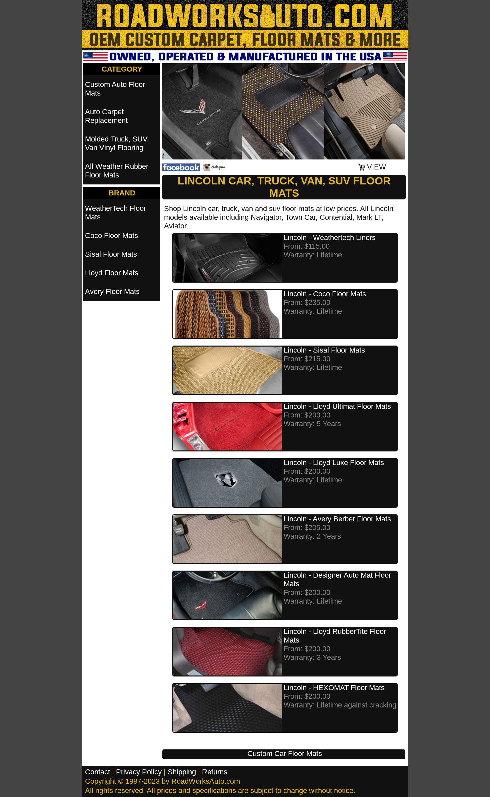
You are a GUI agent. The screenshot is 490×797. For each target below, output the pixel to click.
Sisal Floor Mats (111, 254)
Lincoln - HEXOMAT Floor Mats (334, 687)
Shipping (182, 772)
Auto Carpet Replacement (106, 116)
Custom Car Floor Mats (284, 753)
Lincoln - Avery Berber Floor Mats (337, 519)
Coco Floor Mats (111, 235)
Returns (214, 772)
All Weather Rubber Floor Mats (116, 170)
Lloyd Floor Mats (111, 273)
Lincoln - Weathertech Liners (330, 237)
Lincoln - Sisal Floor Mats (324, 350)
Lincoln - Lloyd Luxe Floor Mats (334, 462)
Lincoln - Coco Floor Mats (325, 294)
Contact (97, 772)
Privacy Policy (139, 772)
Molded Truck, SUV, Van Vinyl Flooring (117, 143)
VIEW (376, 167)
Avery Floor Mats (112, 291)
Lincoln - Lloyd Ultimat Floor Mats (337, 406)
